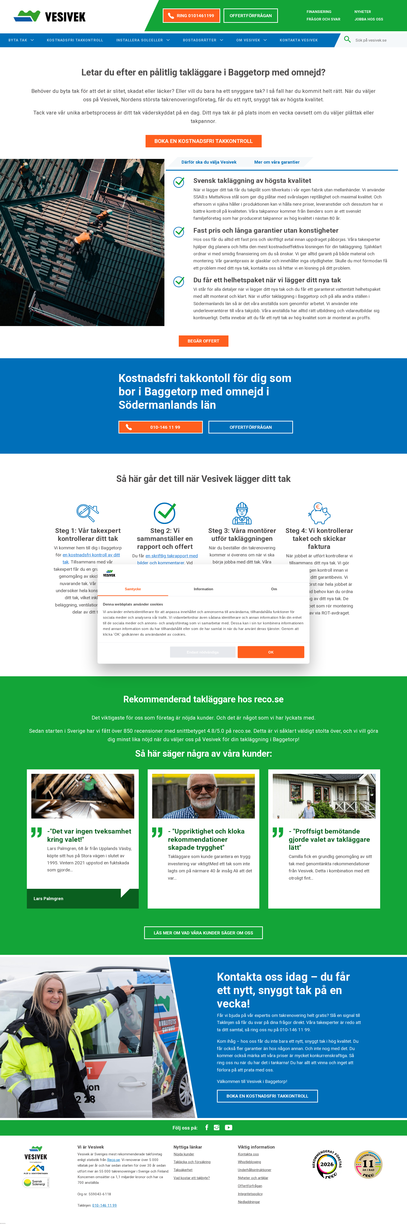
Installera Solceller (140, 40)
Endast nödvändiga (203, 652)
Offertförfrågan (251, 15)
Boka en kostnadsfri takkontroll (204, 141)
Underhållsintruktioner (254, 1170)
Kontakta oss (248, 1154)
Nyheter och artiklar (253, 1178)
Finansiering (319, 12)
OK (271, 652)
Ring (195, 15)
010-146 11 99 (165, 427)
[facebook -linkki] (206, 1127)
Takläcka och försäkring (192, 1162)
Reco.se (113, 1160)
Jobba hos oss (368, 19)
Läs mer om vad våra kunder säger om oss (203, 933)
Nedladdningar (249, 1202)
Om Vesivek (248, 40)
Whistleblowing (249, 1162)
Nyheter (362, 12)
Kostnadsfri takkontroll (75, 40)
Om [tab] (274, 589)
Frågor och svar (323, 19)
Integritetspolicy (250, 1194)
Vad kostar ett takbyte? (192, 1178)
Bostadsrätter (200, 40)
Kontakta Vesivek (299, 40)
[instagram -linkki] (216, 1127)
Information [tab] (203, 589)
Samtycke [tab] (133, 589)
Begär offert (204, 341)
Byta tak (18, 40)
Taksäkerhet (183, 1170)
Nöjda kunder (184, 1154)
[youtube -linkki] (228, 1127)
